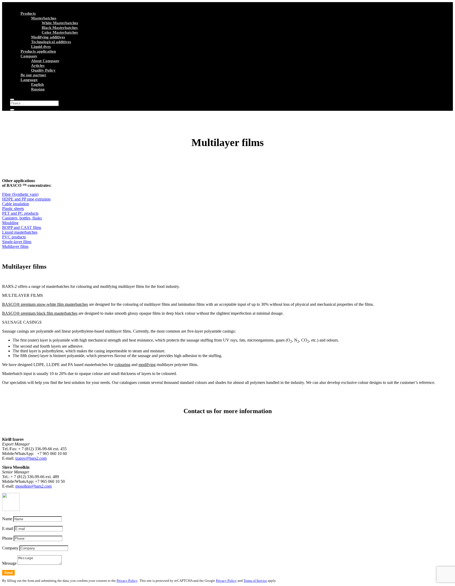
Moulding (10, 223)
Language (29, 80)
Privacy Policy (127, 581)
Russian (37, 89)
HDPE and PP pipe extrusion (26, 199)
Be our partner (33, 75)
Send (8, 573)
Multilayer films (15, 246)
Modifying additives (48, 37)
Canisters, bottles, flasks (22, 218)
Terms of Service (255, 581)
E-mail (7, 528)
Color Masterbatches (60, 32)
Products (28, 13)
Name (7, 519)
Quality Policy (43, 70)
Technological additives (51, 42)
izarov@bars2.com (31, 458)
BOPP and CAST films (21, 227)
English (37, 84)
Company (29, 56)
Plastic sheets (13, 208)
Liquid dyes (41, 46)
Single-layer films (16, 241)
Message (9, 563)
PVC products (14, 237)
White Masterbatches (60, 23)
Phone (7, 538)
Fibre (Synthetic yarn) (20, 194)
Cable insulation (15, 204)
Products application (38, 51)
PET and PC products (20, 213)
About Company (45, 61)
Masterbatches (43, 18)
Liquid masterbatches (19, 232)
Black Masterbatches (60, 28)
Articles (37, 65)
